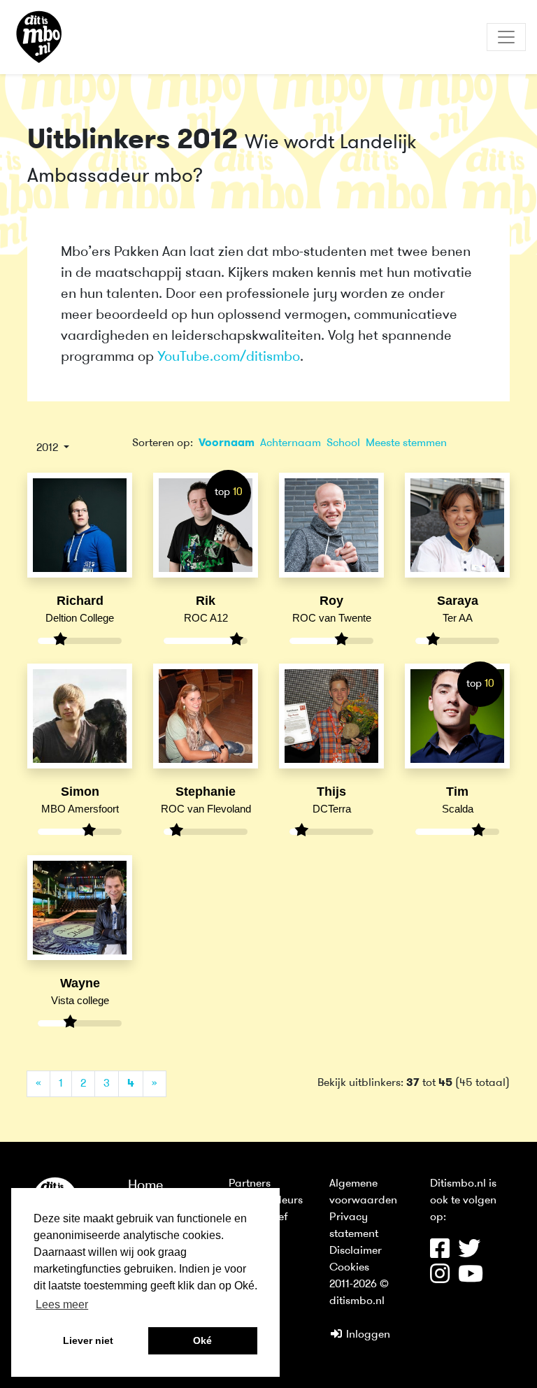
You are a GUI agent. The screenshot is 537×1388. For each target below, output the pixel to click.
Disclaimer (355, 1251)
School (343, 443)
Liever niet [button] (88, 1340)
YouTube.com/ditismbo (228, 357)
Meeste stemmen (406, 443)
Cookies (349, 1267)
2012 (48, 448)
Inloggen (366, 1334)
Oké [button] (202, 1340)
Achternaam (290, 443)
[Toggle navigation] (506, 37)
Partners (250, 1183)
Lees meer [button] (62, 1304)
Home (146, 1186)
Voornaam (227, 443)
